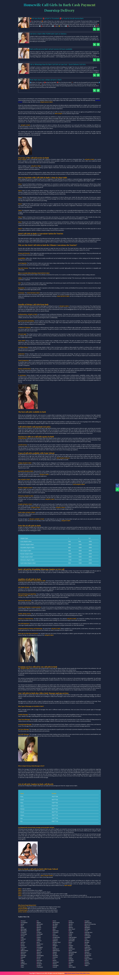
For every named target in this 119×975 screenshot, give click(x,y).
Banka (22, 924)
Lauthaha (39, 949)
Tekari (22, 967)
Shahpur (87, 962)
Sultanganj (55, 965)
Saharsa (39, 962)
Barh (22, 926)
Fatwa (70, 935)
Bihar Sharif (72, 929)
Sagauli (23, 962)
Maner (70, 950)
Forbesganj (88, 935)
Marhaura (23, 952)
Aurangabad (24, 922)
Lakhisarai (87, 947)
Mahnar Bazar (24, 950)
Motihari (23, 954)
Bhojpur (39, 929)
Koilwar (71, 947)
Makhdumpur (56, 950)
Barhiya (39, 926)
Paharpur (55, 957)
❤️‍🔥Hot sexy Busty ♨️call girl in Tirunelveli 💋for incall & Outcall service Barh (57, 18)
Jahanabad (71, 940)
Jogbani (55, 944)
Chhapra (39, 932)
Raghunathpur (88, 959)
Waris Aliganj (72, 967)
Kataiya (23, 945)
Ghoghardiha (56, 937)
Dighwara (87, 934)
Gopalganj (87, 937)
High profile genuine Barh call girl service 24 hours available (51, 49)
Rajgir (22, 960)
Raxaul (54, 960)
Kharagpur (87, 945)
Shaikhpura (24, 963)
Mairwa (39, 950)
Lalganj (23, 949)
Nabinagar (23, 955)
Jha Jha (22, 944)
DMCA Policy (86, 973)
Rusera (86, 960)
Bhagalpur (87, 927)
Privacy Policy (79, 973)
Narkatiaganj (40, 955)
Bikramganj (24, 931)
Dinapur (23, 935)
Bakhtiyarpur (88, 922)
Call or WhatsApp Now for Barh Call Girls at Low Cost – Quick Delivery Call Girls (58, 64)
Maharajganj (88, 949)
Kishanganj (40, 947)
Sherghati (39, 963)
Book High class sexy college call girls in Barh (46, 80)
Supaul (70, 965)
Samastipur (56, 962)
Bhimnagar (24, 929)
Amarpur (23, 921)
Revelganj (71, 960)
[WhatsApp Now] (98, 29)
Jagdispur (55, 940)
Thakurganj (40, 967)
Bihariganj (87, 929)
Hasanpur (55, 939)
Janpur (70, 942)
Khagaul (71, 945)
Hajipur (39, 939)
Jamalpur (87, 940)
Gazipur (39, 937)
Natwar (71, 955)
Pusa (54, 959)
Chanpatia (23, 932)
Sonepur (39, 965)
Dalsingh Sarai (88, 932)
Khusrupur (24, 947)
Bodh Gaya (56, 931)
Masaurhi (39, 952)
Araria (54, 921)
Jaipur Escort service (70, 973)
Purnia (38, 959)
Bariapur (55, 926)
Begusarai (87, 926)
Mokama (87, 952)
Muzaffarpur (88, 954)
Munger (55, 954)
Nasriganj (55, 955)
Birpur (38, 931)
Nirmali (39, 957)
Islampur (39, 940)
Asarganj (87, 921)
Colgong (71, 932)
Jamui (38, 942)
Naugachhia (88, 955)
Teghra (86, 965)
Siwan (22, 965)
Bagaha (39, 922)
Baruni (70, 926)
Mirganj (55, 952)
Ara (38, 921)
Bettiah (55, 927)
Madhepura (56, 949)
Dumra (39, 935)
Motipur (39, 954)
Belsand (39, 927)
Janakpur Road (56, 942)
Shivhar (55, 963)
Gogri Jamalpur (73, 937)
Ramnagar (39, 960)
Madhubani (72, 949)
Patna (70, 957)
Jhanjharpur (40, 944)
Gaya (22, 937)
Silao (70, 963)
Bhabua (71, 927)
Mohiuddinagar (73, 952)
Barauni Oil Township (90, 924)
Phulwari (87, 957)
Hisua (22, 940)
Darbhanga (24, 934)
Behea (22, 927)
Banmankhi (40, 924)
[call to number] (94, 29)
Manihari (87, 950)
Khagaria (55, 945)
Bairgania (71, 922)
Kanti (70, 944)
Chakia (86, 931)
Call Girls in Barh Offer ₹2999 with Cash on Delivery (48, 34)
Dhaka (70, 934)
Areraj (70, 921)
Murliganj (71, 954)
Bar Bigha (55, 924)
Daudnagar (40, 934)
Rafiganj (71, 959)
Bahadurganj (56, 922)
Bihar (54, 929)
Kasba (86, 944)
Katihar (39, 945)
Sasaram (71, 962)
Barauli (71, 924)
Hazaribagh (72, 939)
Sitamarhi (87, 963)
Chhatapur (55, 932)
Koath (54, 947)
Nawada (23, 957)
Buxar (70, 931)
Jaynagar (87, 942)
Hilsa (86, 939)
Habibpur (23, 939)
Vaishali (55, 967)
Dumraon (55, 935)
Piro (22, 959)
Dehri (54, 934)
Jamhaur (23, 942)
